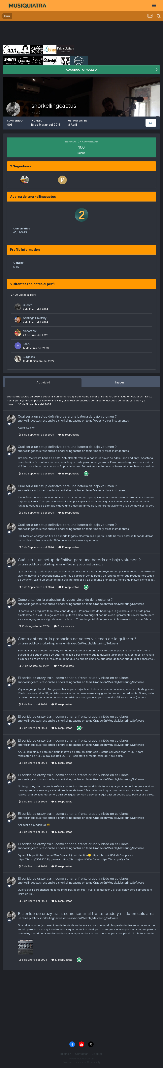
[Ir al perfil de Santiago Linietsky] (18, 319)
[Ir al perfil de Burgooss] (18, 358)
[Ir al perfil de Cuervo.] (18, 306)
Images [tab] (119, 382)
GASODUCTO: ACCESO (81, 69)
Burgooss (29, 357)
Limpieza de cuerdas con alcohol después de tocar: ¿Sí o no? (103, 400)
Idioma (65, 1053)
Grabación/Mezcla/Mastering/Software (118, 604)
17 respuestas (63, 704)
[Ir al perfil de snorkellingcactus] (11, 419)
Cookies (97, 1053)
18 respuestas (70, 434)
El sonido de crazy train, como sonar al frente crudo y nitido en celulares (97, 396)
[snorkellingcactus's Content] (151, 123)
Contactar (81, 1053)
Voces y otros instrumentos (111, 420)
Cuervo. (28, 305)
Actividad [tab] (43, 382)
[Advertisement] (75, 33)
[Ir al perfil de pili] (62, 180)
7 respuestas (65, 626)
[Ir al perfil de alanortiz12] (18, 332)
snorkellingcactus (18, 396)
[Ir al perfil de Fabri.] (18, 345)
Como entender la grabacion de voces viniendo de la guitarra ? (65, 600)
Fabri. (26, 344)
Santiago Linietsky (35, 318)
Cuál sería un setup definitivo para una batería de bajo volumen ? (67, 416)
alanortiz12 (30, 331)
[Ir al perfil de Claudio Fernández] (24, 180)
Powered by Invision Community (81, 1062)
